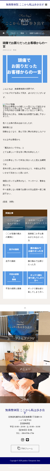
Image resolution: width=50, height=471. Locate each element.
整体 (14, 50)
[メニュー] (46, 4)
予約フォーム (25, 448)
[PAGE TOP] (25, 307)
